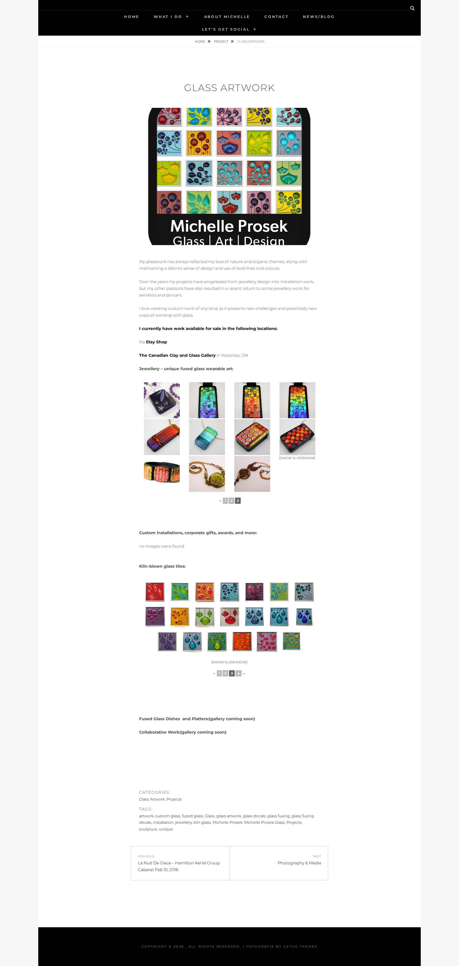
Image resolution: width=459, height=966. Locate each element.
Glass (210, 816)
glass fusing (278, 816)
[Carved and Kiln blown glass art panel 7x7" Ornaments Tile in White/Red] (229, 617)
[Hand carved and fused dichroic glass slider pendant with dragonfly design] (162, 437)
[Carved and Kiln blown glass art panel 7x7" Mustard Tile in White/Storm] (304, 592)
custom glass (167, 816)
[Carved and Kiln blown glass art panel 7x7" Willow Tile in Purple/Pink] (267, 641)
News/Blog (319, 16)
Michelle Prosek (227, 822)
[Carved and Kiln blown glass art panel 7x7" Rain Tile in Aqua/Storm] (254, 617)
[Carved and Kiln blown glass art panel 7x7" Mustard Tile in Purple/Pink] (254, 592)
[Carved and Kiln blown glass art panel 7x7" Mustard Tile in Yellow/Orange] (180, 617)
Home (131, 16)
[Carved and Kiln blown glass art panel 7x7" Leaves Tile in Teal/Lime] (180, 592)
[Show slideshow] (297, 458)
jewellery (183, 822)
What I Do (168, 16)
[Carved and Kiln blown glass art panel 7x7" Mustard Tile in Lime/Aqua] (279, 592)
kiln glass (202, 822)
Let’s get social (226, 29)
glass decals (254, 816)
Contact (276, 16)
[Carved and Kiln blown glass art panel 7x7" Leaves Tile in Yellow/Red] (205, 592)
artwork (146, 816)
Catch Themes (300, 946)
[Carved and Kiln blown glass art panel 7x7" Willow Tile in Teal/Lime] (292, 641)
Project (221, 41)
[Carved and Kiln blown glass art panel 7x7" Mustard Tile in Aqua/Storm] (229, 592)
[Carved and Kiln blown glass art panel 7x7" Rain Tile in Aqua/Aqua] (279, 617)
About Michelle (227, 16)
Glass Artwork (152, 799)
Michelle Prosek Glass (264, 822)
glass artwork (228, 816)
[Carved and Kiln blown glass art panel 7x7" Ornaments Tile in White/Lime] (205, 617)
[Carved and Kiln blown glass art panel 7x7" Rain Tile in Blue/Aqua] (192, 641)
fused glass (192, 816)
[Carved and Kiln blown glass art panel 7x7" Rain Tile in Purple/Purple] (167, 641)
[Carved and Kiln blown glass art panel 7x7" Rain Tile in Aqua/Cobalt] (304, 617)
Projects (174, 799)
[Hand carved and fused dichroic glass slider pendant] (207, 437)
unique (166, 829)
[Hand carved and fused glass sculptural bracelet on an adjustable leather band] (162, 474)
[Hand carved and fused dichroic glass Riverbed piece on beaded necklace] (207, 474)
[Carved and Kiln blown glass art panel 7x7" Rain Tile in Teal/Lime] (217, 641)
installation (163, 822)
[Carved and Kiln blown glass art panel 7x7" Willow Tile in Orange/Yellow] (242, 641)
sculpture (148, 829)
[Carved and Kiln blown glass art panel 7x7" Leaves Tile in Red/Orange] (155, 592)
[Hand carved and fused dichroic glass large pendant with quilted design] (207, 400)
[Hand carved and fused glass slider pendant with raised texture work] (297, 437)
